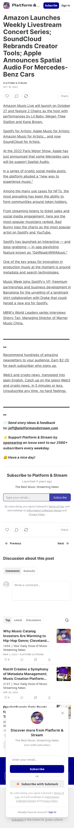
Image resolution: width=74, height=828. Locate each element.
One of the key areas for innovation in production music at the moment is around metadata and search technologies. (36, 267)
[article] (37, 645)
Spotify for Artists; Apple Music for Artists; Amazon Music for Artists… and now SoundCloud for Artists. (36, 136)
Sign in (65, 5)
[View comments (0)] (17, 96)
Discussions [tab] (33, 620)
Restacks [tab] (29, 571)
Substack (17, 820)
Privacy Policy (49, 801)
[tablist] (20, 571)
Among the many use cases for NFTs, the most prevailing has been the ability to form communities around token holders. (36, 196)
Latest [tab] (18, 620)
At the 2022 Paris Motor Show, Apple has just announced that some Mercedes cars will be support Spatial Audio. (36, 156)
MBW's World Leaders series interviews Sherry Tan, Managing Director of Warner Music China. (35, 318)
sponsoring (12, 443)
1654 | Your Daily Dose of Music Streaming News (25, 648)
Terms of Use (56, 506)
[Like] (7, 96)
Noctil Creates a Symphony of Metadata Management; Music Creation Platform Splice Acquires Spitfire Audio (25, 674)
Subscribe (51, 5)
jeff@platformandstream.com (33, 428)
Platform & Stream (15, 83)
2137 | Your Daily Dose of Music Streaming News (25, 686)
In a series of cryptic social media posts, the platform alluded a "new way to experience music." (35, 176)
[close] (62, 713)
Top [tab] (8, 620)
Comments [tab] (13, 571)
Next (61, 543)
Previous (15, 543)
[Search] (67, 620)
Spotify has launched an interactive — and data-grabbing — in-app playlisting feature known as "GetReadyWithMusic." (36, 247)
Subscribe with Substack (40, 784)
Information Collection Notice (44, 510)
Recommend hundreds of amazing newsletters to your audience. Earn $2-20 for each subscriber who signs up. (36, 360)
